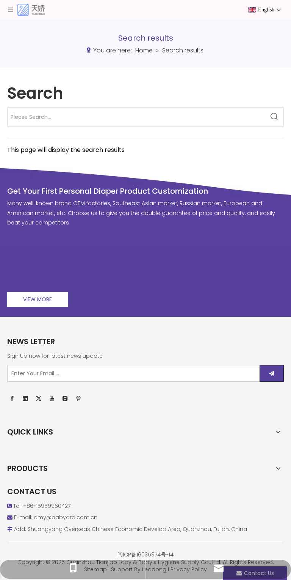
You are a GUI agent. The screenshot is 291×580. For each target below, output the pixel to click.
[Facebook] (12, 398)
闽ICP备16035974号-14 (145, 554)
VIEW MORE (37, 299)
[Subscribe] (272, 373)
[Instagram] (65, 398)
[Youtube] (52, 398)
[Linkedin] (25, 398)
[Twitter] (39, 398)
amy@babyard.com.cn (65, 517)
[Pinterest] (78, 398)
